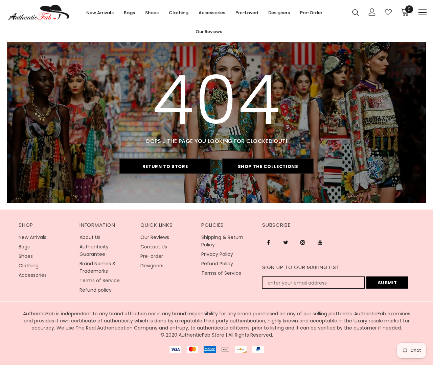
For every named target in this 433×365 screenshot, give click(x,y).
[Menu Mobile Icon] (422, 12)
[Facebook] (268, 242)
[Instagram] (303, 242)
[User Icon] (372, 12)
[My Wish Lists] (388, 12)
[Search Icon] (355, 12)
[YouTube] (320, 242)
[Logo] (38, 12)
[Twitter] (285, 242)
